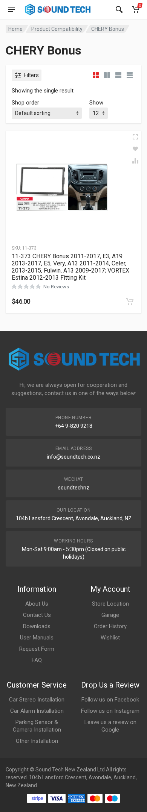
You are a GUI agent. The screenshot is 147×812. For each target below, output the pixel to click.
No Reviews (56, 286)
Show (96, 102)
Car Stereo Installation (36, 699)
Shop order (25, 102)
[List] (118, 75)
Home (15, 29)
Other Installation (37, 741)
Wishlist (110, 637)
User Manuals (37, 637)
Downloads (37, 626)
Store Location (110, 603)
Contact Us (37, 615)
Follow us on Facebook (110, 699)
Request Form (36, 648)
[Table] (129, 75)
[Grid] (95, 75)
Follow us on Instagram (110, 710)
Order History (110, 626)
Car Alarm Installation (37, 710)
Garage (110, 615)
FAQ (37, 660)
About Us (36, 603)
